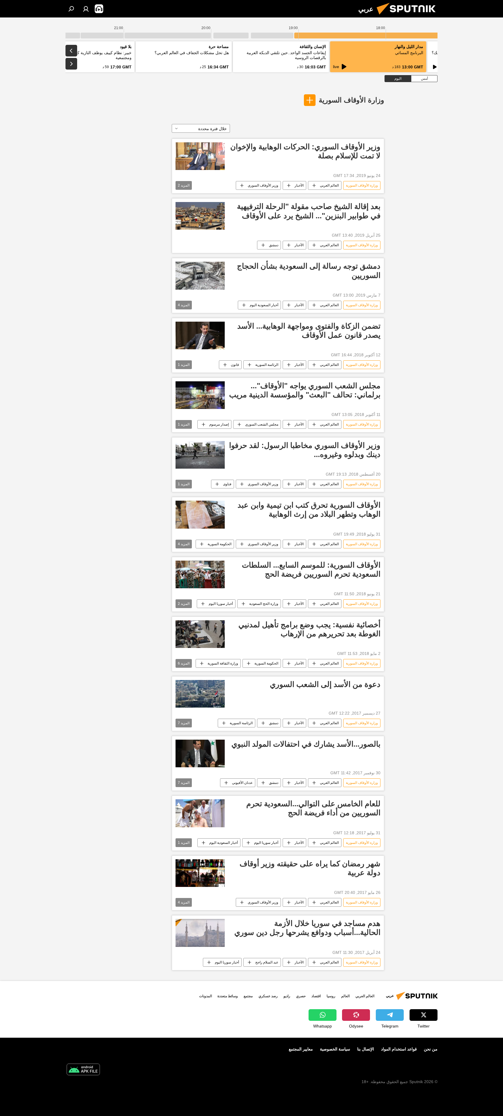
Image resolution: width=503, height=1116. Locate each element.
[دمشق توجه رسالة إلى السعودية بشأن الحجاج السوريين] (200, 275)
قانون (235, 365)
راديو (287, 996)
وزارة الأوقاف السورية (351, 100)
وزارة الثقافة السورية (223, 663)
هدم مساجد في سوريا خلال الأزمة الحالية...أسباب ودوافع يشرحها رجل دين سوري (307, 928)
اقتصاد (316, 996)
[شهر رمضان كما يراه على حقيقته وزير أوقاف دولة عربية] (200, 873)
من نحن (431, 1049)
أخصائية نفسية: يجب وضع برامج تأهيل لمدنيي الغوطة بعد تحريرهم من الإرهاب (309, 629)
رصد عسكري (268, 996)
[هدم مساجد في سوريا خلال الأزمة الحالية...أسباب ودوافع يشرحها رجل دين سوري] (200, 933)
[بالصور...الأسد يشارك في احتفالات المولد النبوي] (200, 753)
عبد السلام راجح (266, 962)
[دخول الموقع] (86, 9)
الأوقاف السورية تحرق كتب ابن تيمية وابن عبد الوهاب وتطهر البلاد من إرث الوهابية (309, 509)
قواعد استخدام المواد (399, 1049)
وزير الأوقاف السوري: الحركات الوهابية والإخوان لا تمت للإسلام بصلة (305, 151)
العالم (345, 996)
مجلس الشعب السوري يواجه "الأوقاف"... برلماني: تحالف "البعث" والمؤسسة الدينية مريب (304, 390)
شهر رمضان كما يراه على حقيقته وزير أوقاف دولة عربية (310, 868)
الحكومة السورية (219, 544)
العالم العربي (329, 185)
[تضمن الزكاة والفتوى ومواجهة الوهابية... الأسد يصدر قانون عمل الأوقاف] (200, 335)
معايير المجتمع (301, 1049)
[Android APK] (83, 1070)
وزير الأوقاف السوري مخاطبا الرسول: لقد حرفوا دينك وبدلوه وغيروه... (304, 450)
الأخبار (299, 185)
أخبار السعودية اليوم (264, 305)
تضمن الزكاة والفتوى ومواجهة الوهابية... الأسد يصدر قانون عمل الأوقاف (308, 330)
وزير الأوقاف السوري (263, 185)
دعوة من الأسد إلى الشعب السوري (325, 684)
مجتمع (248, 996)
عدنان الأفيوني (242, 783)
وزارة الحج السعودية (263, 604)
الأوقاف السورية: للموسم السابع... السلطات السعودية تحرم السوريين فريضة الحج (311, 569)
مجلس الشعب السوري (261, 424)
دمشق (273, 245)
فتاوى (227, 484)
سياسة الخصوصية (335, 1049)
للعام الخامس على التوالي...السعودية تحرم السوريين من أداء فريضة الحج (313, 808)
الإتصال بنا (365, 1049)
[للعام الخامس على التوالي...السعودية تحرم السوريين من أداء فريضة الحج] (200, 813)
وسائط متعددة (227, 996)
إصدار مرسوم (219, 424)
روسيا (331, 996)
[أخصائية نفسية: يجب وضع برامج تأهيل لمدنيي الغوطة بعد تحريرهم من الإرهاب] (200, 634)
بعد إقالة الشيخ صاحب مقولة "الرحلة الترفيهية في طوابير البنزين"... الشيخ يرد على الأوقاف (308, 211)
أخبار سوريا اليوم (221, 604)
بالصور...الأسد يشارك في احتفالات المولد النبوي (305, 744)
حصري (301, 996)
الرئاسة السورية (266, 365)
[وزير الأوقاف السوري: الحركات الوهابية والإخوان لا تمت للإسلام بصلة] (200, 156)
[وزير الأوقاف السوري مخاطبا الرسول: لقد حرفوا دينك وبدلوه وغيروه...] (200, 455)
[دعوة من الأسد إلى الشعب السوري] (200, 694)
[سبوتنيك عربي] (408, 16)
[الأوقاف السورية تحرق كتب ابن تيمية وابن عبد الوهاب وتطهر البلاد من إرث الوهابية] (200, 514)
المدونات (205, 996)
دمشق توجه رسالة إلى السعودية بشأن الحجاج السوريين (308, 270)
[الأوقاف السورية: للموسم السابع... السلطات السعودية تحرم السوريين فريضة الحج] (200, 574)
